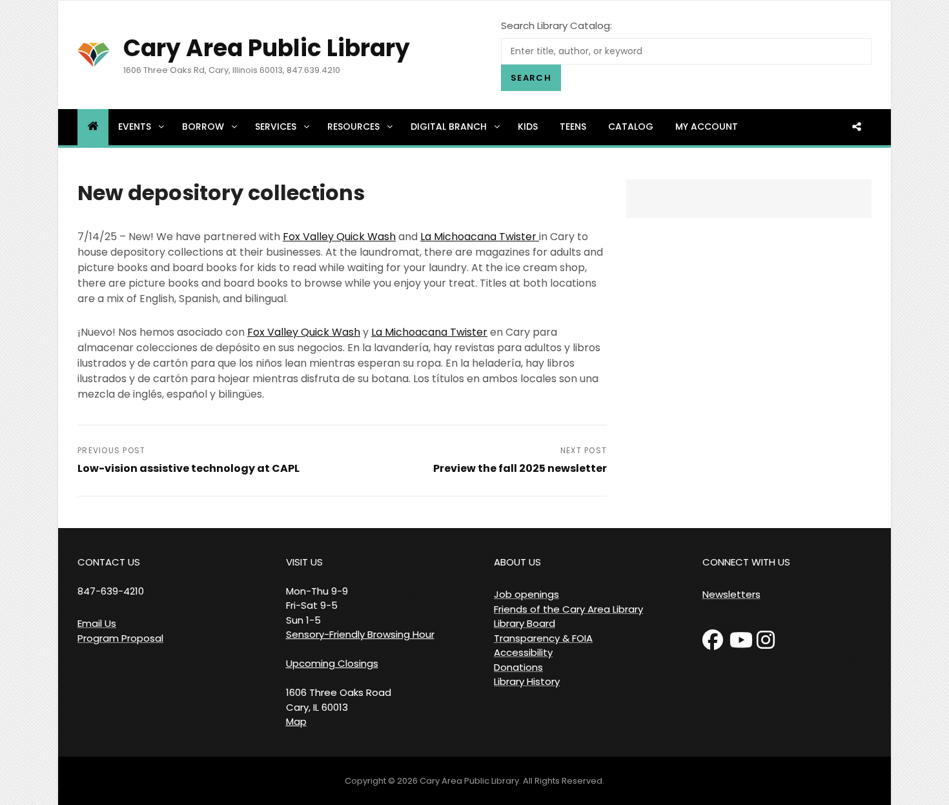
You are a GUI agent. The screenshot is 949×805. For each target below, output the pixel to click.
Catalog (630, 126)
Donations (518, 667)
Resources (353, 126)
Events (134, 126)
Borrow (203, 126)
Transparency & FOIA (543, 638)
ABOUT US (517, 562)
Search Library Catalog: (556, 25)
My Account (706, 126)
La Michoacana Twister (479, 236)
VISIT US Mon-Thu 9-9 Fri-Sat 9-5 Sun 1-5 (317, 591)
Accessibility (523, 652)
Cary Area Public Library (266, 48)
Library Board (524, 623)
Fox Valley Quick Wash (339, 236)
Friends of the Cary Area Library (568, 609)
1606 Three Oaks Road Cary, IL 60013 (338, 700)
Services (275, 126)
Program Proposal (120, 638)
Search (531, 78)
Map (296, 721)
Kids (528, 126)
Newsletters (731, 594)
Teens (573, 126)
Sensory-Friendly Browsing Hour (360, 634)
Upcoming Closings (332, 663)
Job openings (526, 594)
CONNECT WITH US (746, 562)
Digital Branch (449, 126)
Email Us (96, 623)
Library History (527, 681)
